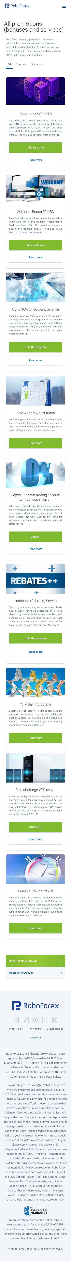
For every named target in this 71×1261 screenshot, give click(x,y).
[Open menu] (64, 6)
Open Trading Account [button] (23, 960)
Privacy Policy (14, 1028)
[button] (17, 6)
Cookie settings (55, 1028)
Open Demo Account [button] (22, 972)
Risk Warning (35, 1028)
